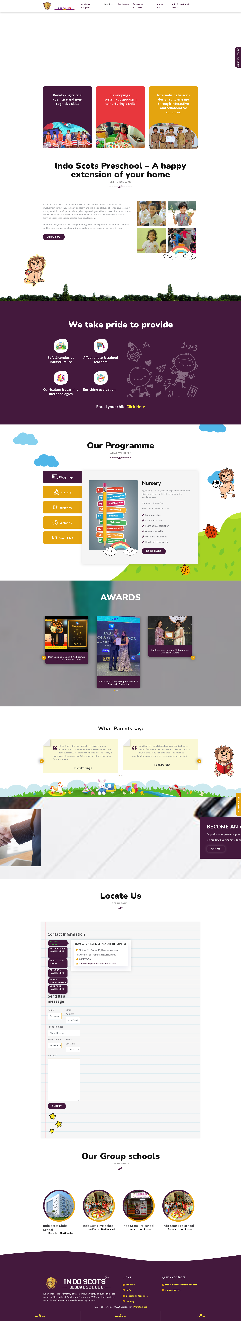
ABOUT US (54, 236)
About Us (130, 1284)
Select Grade (54, 1039)
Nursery (66, 492)
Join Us (216, 848)
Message (52, 1055)
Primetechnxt (140, 1306)
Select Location (70, 1041)
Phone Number (55, 1026)
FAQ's (128, 1290)
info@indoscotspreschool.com (181, 1284)
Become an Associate (138, 6)
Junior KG (66, 507)
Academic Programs (85, 6)
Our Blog (130, 1301)
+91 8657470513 (172, 1290)
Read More (154, 551)
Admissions (123, 4)
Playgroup (66, 477)
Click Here (135, 406)
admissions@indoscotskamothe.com (97, 963)
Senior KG (66, 522)
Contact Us (161, 6)
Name (51, 1009)
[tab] (58, 943)
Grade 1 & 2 (65, 538)
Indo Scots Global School (180, 6)
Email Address (70, 1011)
